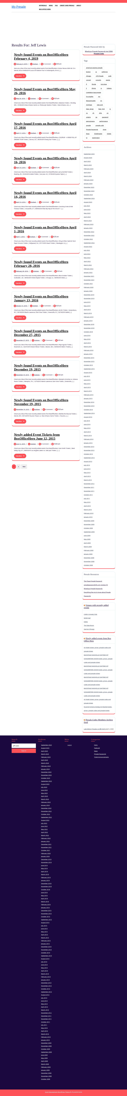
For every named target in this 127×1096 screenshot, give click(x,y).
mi (101, 101)
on (107, 113)
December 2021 (89, 276)
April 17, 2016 (21, 133)
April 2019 (87, 309)
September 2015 (89, 369)
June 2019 (87, 302)
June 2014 (87, 424)
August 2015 (88, 372)
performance (103, 121)
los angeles (89, 96)
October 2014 (88, 409)
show (104, 129)
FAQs (96, 745)
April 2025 (87, 161)
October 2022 (88, 239)
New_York (101, 109)
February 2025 (88, 169)
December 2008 (89, 558)
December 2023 (89, 187)
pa (96, 117)
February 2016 (88, 350)
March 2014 (88, 435)
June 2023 (87, 209)
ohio (100, 113)
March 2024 (88, 176)
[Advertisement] (63, 27)
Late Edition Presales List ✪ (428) (94, 729)
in (101, 88)
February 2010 (88, 513)
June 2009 (87, 535)
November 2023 (89, 191)
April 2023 (87, 217)
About (79, 5)
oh (93, 113)
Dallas (86, 622)
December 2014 (89, 402)
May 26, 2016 (21, 98)
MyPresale (43, 5)
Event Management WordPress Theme (57, 1092)
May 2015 (87, 384)
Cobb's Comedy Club (90, 614)
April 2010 (87, 506)
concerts (98, 80)
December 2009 (89, 521)
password (105, 117)
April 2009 (87, 543)
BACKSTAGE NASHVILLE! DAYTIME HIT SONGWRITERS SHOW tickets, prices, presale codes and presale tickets (98, 658)
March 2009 (88, 547)
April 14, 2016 (21, 202)
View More (18, 75)
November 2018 (89, 328)
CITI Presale (99, 76)
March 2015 (88, 391)
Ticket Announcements (101, 757)
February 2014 (88, 439)
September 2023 (89, 198)
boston (88, 72)
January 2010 (88, 517)
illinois (94, 88)
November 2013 (89, 450)
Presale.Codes (99, 54)
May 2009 (87, 539)
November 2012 (89, 484)
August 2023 (88, 202)
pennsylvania (90, 121)
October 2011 (88, 495)
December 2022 (89, 232)
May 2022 (87, 258)
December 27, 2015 (22, 340)
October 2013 (88, 454)
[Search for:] (24, 746)
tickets (109, 134)
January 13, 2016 (22, 306)
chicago (88, 76)
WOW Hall (87, 618)
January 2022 (88, 272)
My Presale (19, 7)
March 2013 (88, 480)
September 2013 (89, 458)
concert (88, 80)
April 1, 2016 (20, 237)
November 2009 (89, 524)
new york (100, 105)
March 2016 (88, 346)
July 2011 (87, 498)
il (86, 88)
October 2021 (88, 284)
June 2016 (87, 335)
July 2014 (87, 421)
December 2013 (89, 447)
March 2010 (88, 509)
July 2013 (87, 465)
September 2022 (89, 243)
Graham (35, 64)
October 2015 (88, 365)
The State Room (89, 625)
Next (24, 466)
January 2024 (88, 183)
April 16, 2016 (21, 167)
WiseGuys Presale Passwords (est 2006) (99, 51)
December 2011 (89, 487)
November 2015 (89, 361)
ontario (88, 117)
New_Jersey (90, 109)
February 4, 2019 (22, 64)
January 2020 (88, 291)
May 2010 (87, 502)
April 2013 (87, 476)
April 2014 (87, 432)
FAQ (56, 5)
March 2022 (88, 265)
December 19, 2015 (22, 375)
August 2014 (88, 417)
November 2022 (89, 235)
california (105, 72)
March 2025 (88, 165)
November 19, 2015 (23, 409)
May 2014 (87, 428)
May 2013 (87, 472)
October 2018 (88, 332)
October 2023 (88, 195)
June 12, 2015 (21, 444)
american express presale (94, 68)
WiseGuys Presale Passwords (93, 588)
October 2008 (88, 565)
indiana (109, 88)
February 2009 (88, 550)
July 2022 (87, 250)
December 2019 (89, 295)
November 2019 (89, 298)
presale (88, 125)
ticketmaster (98, 134)
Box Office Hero (45, 9)
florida (94, 84)
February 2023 (88, 224)
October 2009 (88, 528)
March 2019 (88, 313)
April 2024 (87, 172)
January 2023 (88, 228)
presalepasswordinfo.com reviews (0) (96, 585)
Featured (97, 748)
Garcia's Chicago (89, 629)
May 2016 (87, 339)
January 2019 (88, 321)
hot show (104, 84)
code (109, 76)
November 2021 (89, 280)
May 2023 (87, 213)
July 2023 (87, 206)
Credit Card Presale (67, 5)
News (51, 5)
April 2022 (87, 261)
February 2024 (88, 180)
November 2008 (89, 561)
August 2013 (88, 461)
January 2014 (88, 443)
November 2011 (89, 491)
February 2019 (88, 317)
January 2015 (88, 398)
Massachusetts (90, 101)
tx (86, 138)
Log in (70, 745)
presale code (100, 125)
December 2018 (89, 324)
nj (110, 109)
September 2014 (89, 413)
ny (87, 113)
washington (96, 138)
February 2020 (88, 287)
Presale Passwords (92, 129)
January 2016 (88, 354)
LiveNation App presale (93, 92)
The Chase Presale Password (93, 581)
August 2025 (88, 158)
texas (87, 134)
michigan (89, 105)
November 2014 (89, 406)
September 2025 (89, 154)
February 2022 (88, 269)
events (108, 80)
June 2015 (87, 380)
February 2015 (88, 395)
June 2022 (87, 254)
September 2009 (89, 532)
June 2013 (87, 469)
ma (99, 96)
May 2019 (87, 306)
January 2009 (88, 554)
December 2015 (89, 358)
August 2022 (88, 246)
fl (86, 84)
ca (96, 72)
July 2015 (87, 376)
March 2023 (88, 221)
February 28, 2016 (22, 271)
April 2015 (87, 387)
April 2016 (87, 343)
